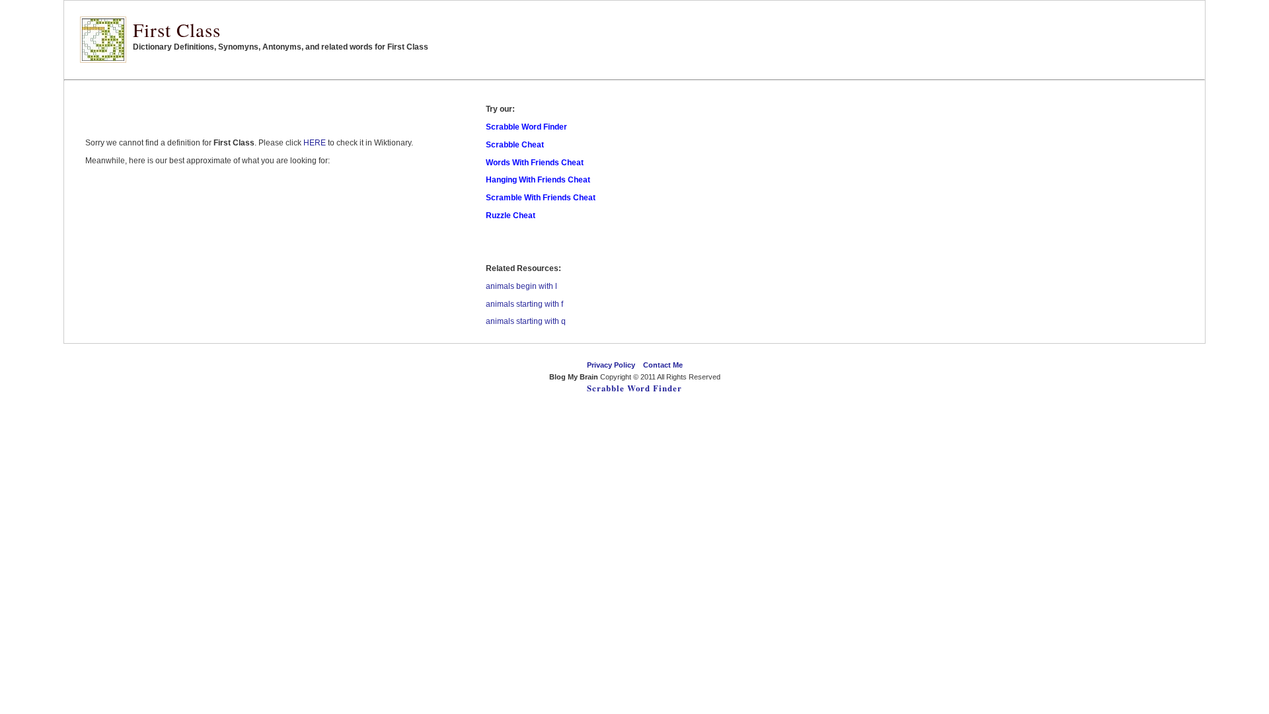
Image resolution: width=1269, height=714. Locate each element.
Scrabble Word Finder (634, 388)
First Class (177, 29)
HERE (314, 142)
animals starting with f (524, 304)
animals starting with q (526, 321)
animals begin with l (521, 286)
